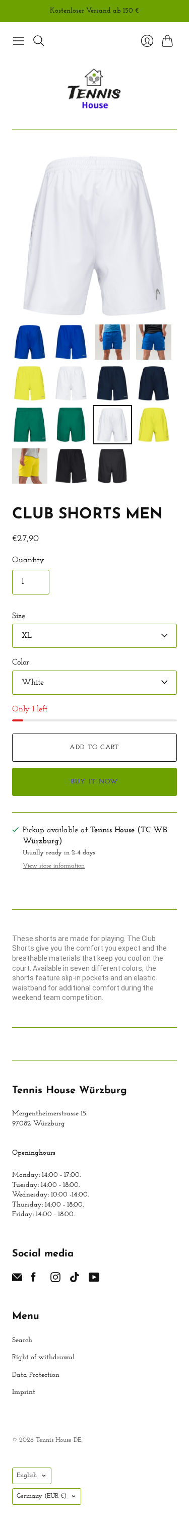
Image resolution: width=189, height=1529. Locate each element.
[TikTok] (75, 1280)
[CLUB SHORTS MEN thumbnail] (29, 342)
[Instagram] (55, 1280)
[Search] (38, 40)
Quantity (28, 560)
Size (18, 616)
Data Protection (35, 1375)
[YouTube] (94, 1280)
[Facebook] (33, 1280)
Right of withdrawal (43, 1357)
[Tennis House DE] (94, 90)
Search (22, 1340)
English (27, 1475)
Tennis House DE (58, 1440)
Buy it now (94, 781)
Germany (42, 1496)
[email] (17, 1280)
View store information (54, 865)
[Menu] (18, 40)
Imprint (23, 1392)
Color (20, 662)
